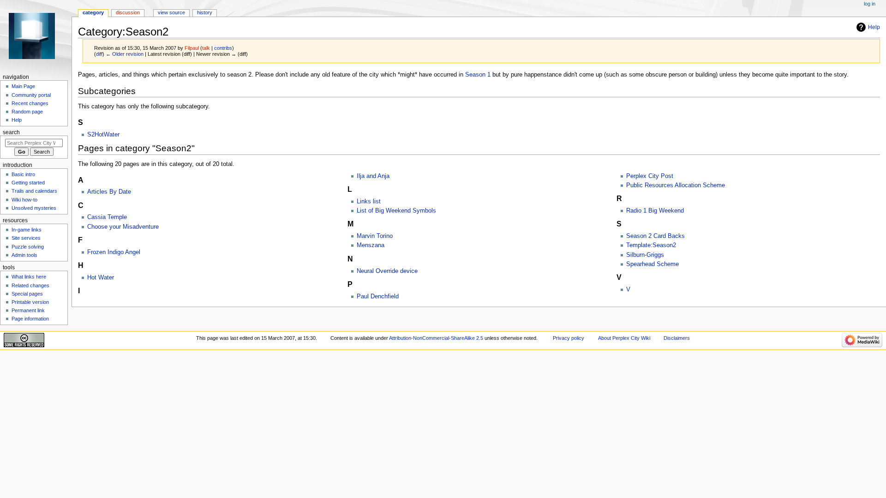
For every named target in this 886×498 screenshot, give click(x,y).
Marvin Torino (375, 236)
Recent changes (30, 103)
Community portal (31, 95)
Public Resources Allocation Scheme (675, 185)
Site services (26, 238)
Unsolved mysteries (34, 208)
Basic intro (23, 174)
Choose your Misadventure (123, 227)
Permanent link (28, 310)
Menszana (370, 245)
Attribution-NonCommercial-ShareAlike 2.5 (437, 338)
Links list (369, 201)
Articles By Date (109, 192)
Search (11, 132)
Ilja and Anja (373, 176)
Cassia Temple (107, 217)
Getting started (28, 182)
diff (99, 54)
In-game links (27, 229)
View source (171, 12)
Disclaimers (677, 338)
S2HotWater (103, 134)
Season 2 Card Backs (655, 236)
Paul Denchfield (378, 296)
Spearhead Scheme (652, 264)
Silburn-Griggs (645, 255)
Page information (30, 318)
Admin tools (24, 255)
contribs (223, 48)
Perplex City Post (649, 176)
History (204, 12)
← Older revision (125, 54)
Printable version (30, 302)
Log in (869, 3)
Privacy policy (568, 338)
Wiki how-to (24, 199)
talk (206, 48)
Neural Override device (387, 271)
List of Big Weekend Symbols (396, 211)
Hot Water (100, 277)
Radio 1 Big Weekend (655, 211)
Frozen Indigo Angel (113, 252)
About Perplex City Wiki (624, 338)
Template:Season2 (651, 245)
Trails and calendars (34, 191)
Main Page (23, 86)
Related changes (30, 285)
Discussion (128, 12)
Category (93, 12)
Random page (27, 111)
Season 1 (478, 74)
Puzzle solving (28, 246)
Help (874, 27)
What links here (29, 276)
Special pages (27, 293)
